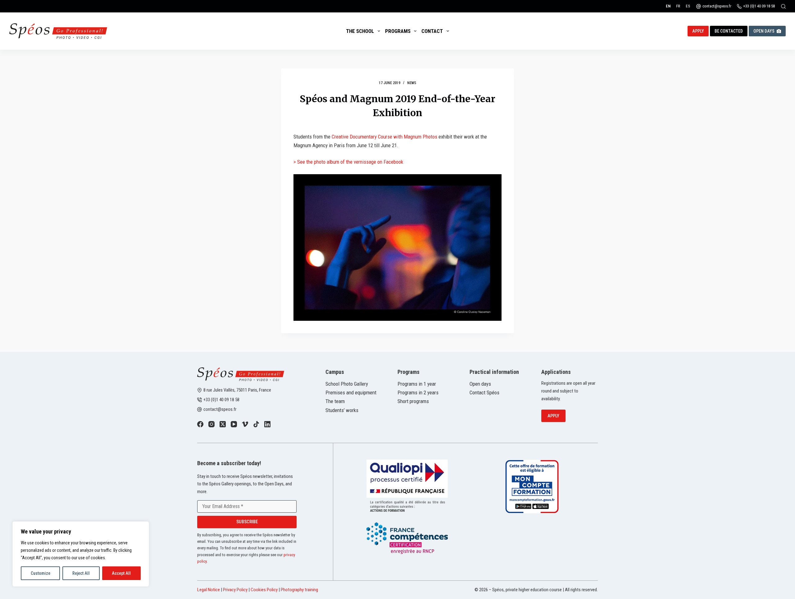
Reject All (81, 573)
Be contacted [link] (729, 31)
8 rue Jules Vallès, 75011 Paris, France (237, 390)
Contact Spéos (484, 392)
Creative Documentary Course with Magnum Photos (384, 137)
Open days (480, 384)
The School (360, 31)
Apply (553, 416)
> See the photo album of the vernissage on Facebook (348, 162)
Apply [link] (698, 31)
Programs (398, 31)
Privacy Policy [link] (235, 589)
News (411, 83)
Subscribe (247, 521)
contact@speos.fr (716, 6)
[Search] (783, 6)
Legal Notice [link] (208, 589)
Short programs (413, 401)
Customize (40, 573)
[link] (200, 424)
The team (335, 401)
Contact (432, 31)
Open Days (764, 31)
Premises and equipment (350, 392)
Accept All (121, 573)
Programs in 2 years (418, 392)
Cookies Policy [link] (264, 589)
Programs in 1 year (417, 384)
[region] (80, 554)
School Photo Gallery (346, 384)
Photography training (299, 589)
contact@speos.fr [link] (219, 409)
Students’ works (341, 410)
